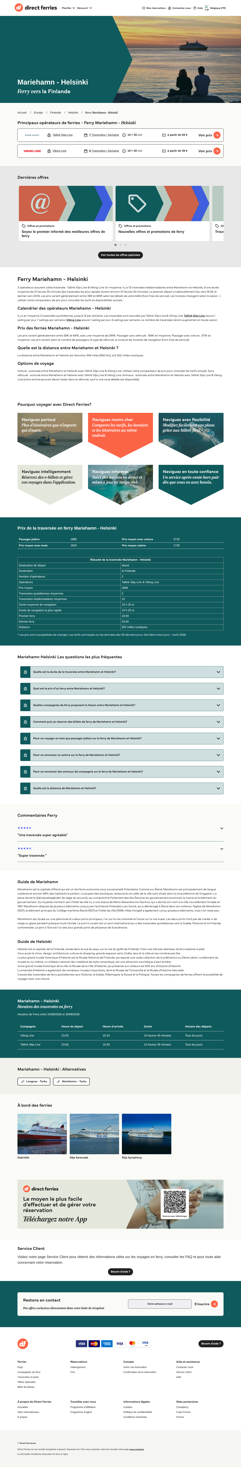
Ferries (180, 1417)
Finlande (55, 112)
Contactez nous (184, 1367)
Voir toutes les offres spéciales (120, 255)
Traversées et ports (28, 1377)
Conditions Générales (135, 1417)
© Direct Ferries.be (26, 1443)
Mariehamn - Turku (74, 1081)
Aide (178, 1377)
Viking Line (73, 320)
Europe (38, 112)
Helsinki (73, 112)
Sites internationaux (28, 1412)
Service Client (183, 1372)
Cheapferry (182, 1407)
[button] (122, 672)
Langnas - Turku (36, 1081)
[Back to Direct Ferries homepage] (36, 8)
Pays (20, 1367)
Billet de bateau (26, 1386)
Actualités (22, 1407)
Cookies (127, 1407)
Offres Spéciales (26, 1382)
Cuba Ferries (183, 1412)
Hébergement (77, 1367)
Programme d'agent (81, 1412)
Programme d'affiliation (82, 1407)
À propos (22, 1417)
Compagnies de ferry (28, 1372)
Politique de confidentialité (137, 1412)
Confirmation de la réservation (139, 1372)
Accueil (22, 112)
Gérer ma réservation (135, 1367)
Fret (72, 1372)
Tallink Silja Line (194, 315)
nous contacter (136, 1449)
